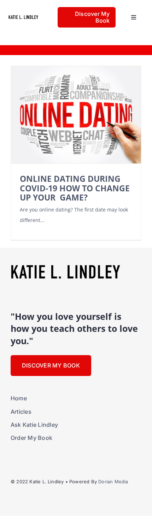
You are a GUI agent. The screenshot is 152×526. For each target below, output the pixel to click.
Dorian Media (113, 481)
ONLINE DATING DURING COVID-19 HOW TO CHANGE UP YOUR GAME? (75, 188)
